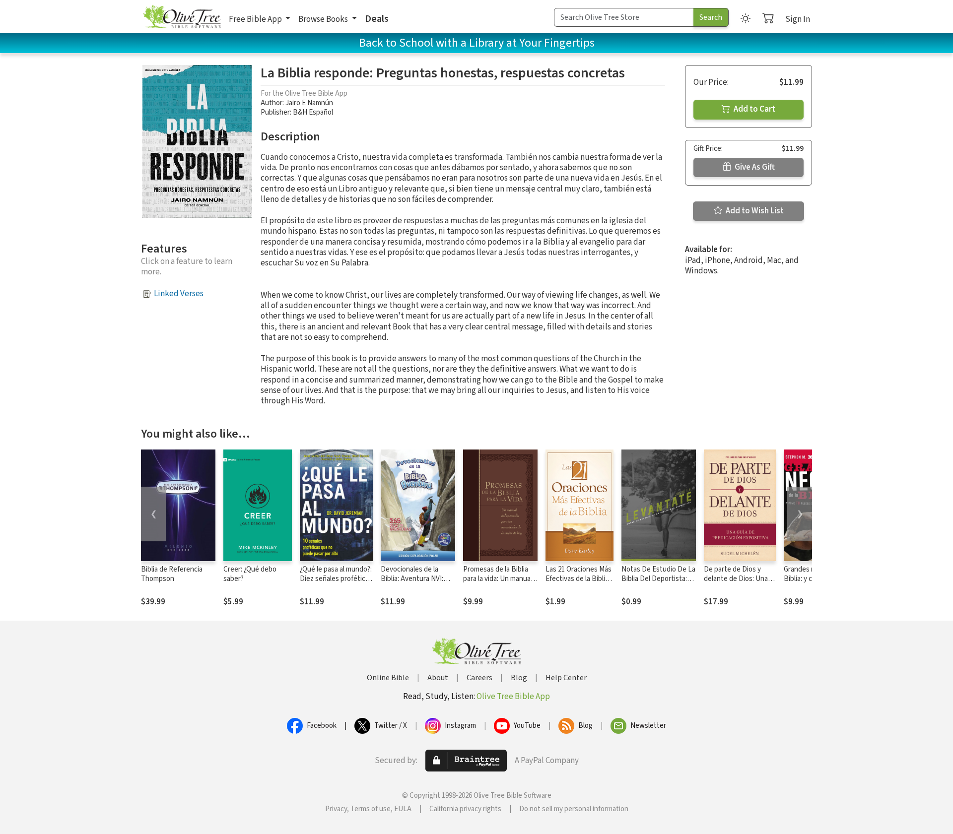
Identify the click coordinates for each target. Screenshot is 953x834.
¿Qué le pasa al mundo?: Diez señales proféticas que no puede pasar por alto (336, 583)
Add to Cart (753, 109)
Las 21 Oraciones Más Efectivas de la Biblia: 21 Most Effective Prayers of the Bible (578, 583)
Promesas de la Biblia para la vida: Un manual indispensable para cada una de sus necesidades (500, 583)
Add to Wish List (754, 211)
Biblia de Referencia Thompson (172, 574)
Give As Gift (754, 167)
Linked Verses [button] (179, 294)
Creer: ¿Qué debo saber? (249, 574)
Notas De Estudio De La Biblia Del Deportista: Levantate (658, 578)
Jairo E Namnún (309, 103)
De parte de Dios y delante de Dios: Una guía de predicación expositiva (736, 583)
